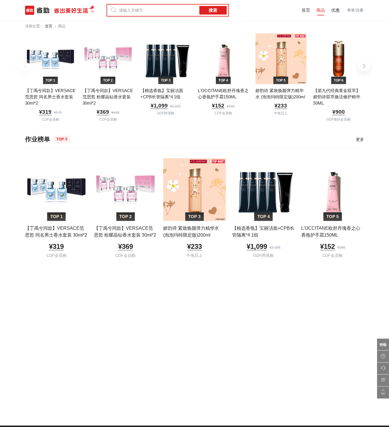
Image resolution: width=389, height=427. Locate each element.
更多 (360, 139)
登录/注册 (355, 10)
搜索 (213, 10)
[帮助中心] (383, 357)
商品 (320, 10)
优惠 (335, 10)
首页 (306, 10)
